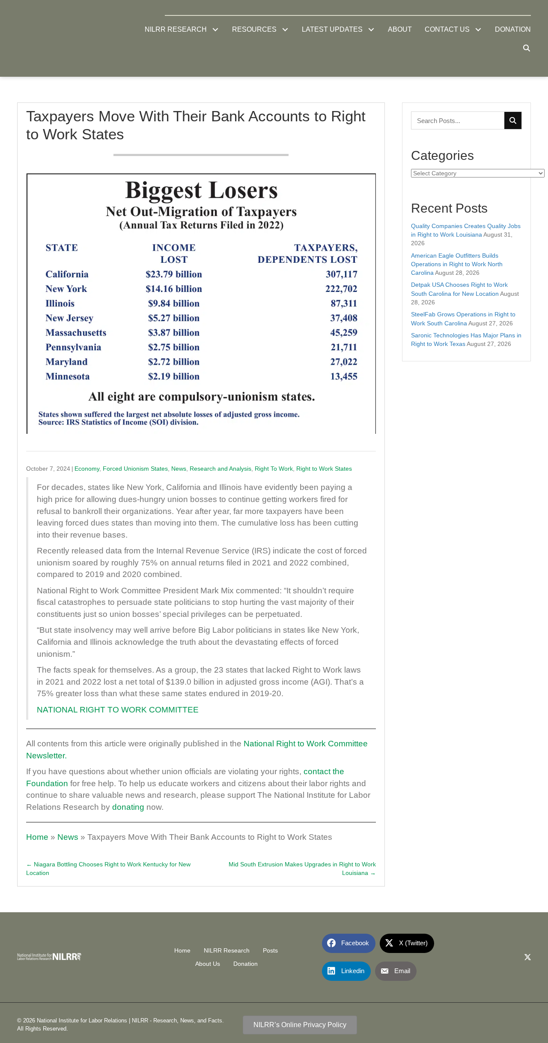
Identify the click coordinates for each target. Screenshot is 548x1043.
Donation (245, 963)
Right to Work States (324, 468)
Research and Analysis (220, 468)
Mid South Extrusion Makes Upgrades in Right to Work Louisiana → (302, 868)
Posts (270, 950)
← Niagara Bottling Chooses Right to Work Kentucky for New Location (108, 868)
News (178, 468)
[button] (215, 30)
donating (127, 807)
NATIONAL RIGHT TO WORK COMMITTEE (118, 709)
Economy (86, 468)
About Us (207, 963)
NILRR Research (227, 950)
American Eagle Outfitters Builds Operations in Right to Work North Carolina (457, 264)
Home (37, 837)
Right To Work (274, 468)
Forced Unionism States (135, 468)
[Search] (512, 120)
